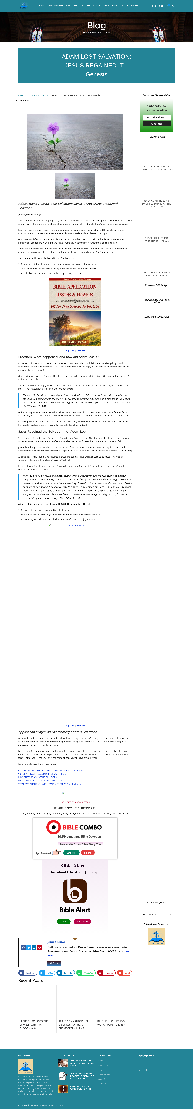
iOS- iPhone (82, 921)
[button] (54, 963)
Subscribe (157, 124)
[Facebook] (23, 947)
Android (71, 852)
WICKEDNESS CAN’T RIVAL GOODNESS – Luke (40, 780)
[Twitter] (28, 947)
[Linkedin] (34, 947)
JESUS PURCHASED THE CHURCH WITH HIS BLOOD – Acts (34, 1025)
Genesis (107, 33)
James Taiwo (56, 942)
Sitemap (59, 1105)
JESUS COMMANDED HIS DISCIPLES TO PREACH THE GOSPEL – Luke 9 (73, 1025)
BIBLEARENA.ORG (26, 1076)
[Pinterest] (39, 947)
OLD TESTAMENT (96, 33)
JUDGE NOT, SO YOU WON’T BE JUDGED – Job (40, 777)
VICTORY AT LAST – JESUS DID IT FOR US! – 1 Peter (42, 773)
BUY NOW (96, 1095)
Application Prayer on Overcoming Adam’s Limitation (57, 732)
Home (85, 33)
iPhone (88, 852)
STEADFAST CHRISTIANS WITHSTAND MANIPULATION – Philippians (50, 784)
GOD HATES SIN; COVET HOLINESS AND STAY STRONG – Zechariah (50, 770)
